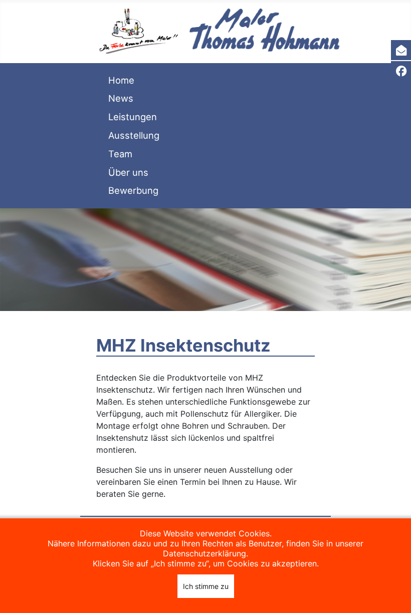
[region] (205, 259)
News (120, 98)
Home (121, 80)
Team (120, 153)
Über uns (128, 172)
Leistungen (132, 116)
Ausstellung (133, 135)
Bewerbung (133, 190)
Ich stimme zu (206, 586)
